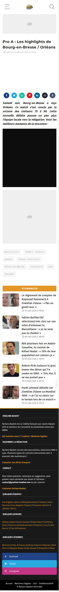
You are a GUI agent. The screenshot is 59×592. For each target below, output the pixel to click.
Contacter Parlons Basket (14, 488)
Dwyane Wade (16, 548)
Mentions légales (23, 583)
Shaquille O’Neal (47, 548)
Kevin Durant (23, 522)
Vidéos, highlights (29, 259)
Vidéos (8, 259)
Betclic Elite (12, 252)
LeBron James (8, 522)
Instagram (14, 571)
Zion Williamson (18, 528)
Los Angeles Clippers (22, 505)
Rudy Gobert (37, 522)
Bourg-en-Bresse (15, 266)
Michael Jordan (9, 545)
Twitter (12, 564)
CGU (35, 583)
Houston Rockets (42, 505)
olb (50, 266)
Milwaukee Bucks (30, 502)
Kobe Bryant (31, 548)
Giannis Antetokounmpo (20, 525)
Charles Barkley (25, 545)
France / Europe (34, 252)
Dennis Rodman (42, 545)
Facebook (13, 556)
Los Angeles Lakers (11, 502)
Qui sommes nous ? (11, 436)
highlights (36, 266)
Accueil (9, 583)
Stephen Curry (41, 525)
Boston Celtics (9, 508)
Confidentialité (46, 583)
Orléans (9, 274)
